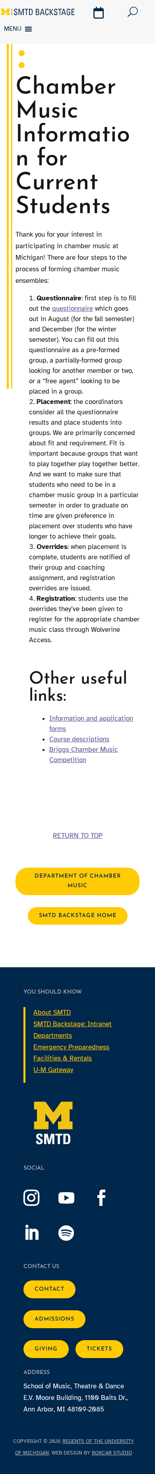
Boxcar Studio (112, 1453)
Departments (52, 1035)
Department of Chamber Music (78, 881)
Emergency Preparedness (71, 1047)
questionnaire (72, 308)
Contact (49, 1289)
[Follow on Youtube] (74, 1198)
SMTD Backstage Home (77, 916)
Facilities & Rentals (62, 1058)
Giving (46, 1349)
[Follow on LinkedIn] (39, 1233)
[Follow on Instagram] (39, 1198)
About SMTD (52, 1012)
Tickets (99, 1349)
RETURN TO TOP (78, 835)
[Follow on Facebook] (109, 1198)
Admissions (54, 1319)
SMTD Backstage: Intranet (72, 1024)
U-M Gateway (53, 1070)
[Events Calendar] (99, 14)
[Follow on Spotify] (74, 1233)
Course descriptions (79, 739)
